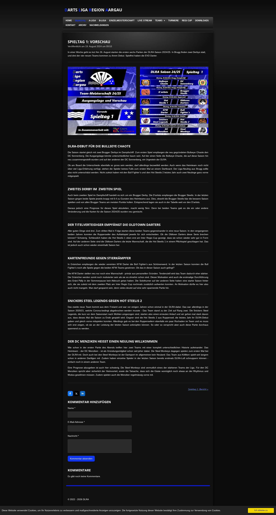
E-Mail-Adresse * (76, 422)
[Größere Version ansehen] (102, 101)
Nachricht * (73, 436)
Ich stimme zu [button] (261, 510)
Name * (71, 408)
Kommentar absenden (81, 458)
